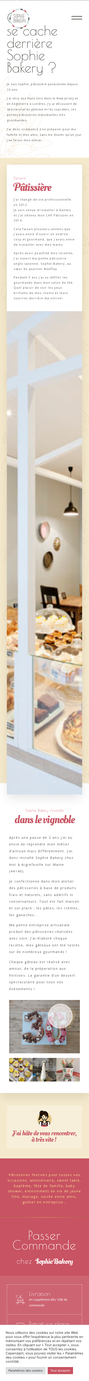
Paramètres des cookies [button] (25, 1370)
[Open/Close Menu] (77, 17)
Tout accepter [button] (60, 1370)
